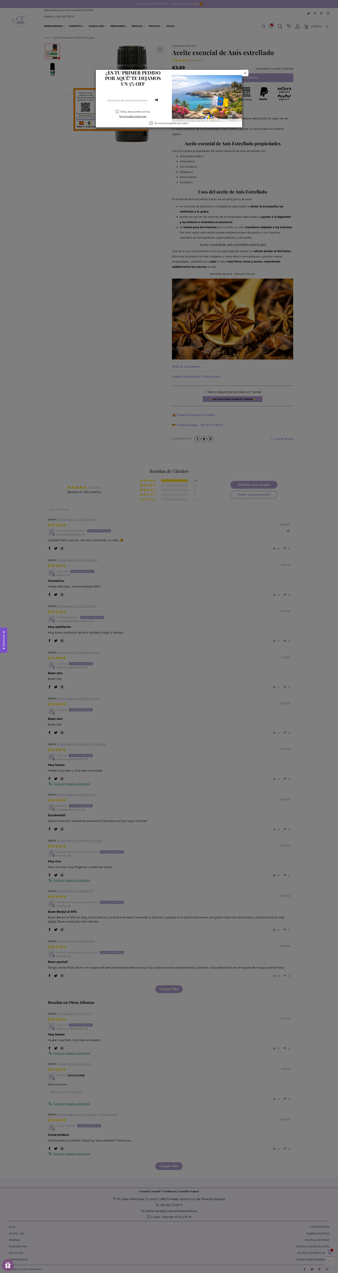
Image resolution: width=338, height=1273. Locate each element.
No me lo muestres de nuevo (171, 123)
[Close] (245, 73)
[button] (156, 100)
